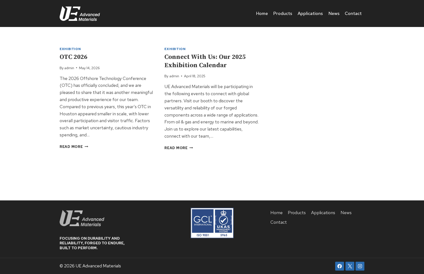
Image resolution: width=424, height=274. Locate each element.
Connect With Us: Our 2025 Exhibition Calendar (205, 61)
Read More (74, 146)
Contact (353, 13)
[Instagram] (360, 266)
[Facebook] (339, 266)
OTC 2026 (73, 57)
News (334, 13)
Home (262, 13)
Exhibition (70, 49)
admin (69, 67)
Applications (310, 13)
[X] (349, 266)
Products (282, 13)
